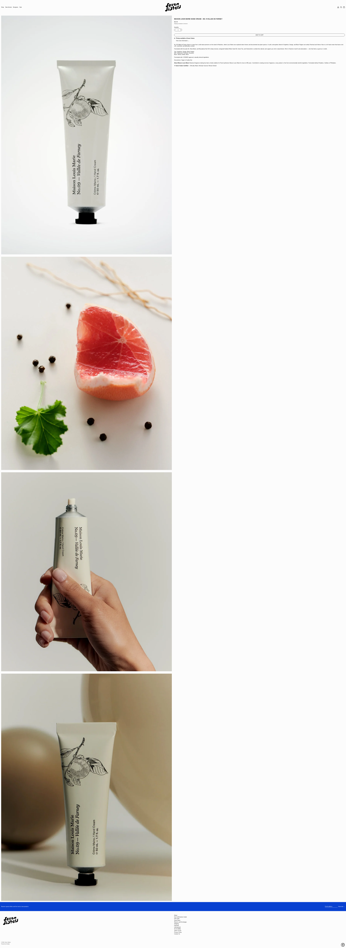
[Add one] (180, 29)
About (175, 915)
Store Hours (177, 920)
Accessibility (177, 928)
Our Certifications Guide (180, 917)
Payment (176, 925)
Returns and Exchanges (180, 922)
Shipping (176, 23)
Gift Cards (176, 918)
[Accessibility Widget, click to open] (343, 945)
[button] (341, 7)
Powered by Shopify (5, 943)
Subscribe (340, 906)
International (177, 927)
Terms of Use (177, 930)
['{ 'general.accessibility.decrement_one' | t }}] (175, 29)
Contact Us (177, 934)
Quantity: (176, 27)
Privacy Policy (178, 932)
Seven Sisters (8, 942)
